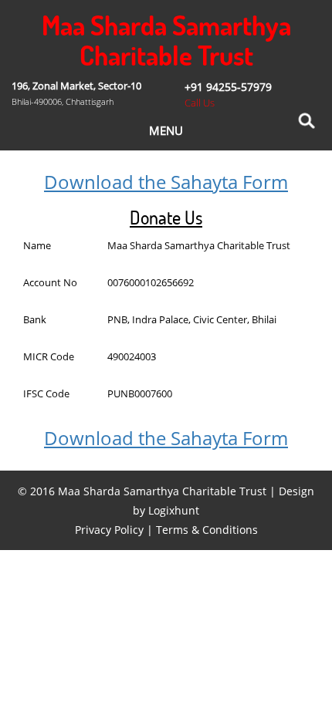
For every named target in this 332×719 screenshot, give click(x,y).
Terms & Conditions (207, 529)
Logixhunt (173, 510)
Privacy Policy (109, 529)
